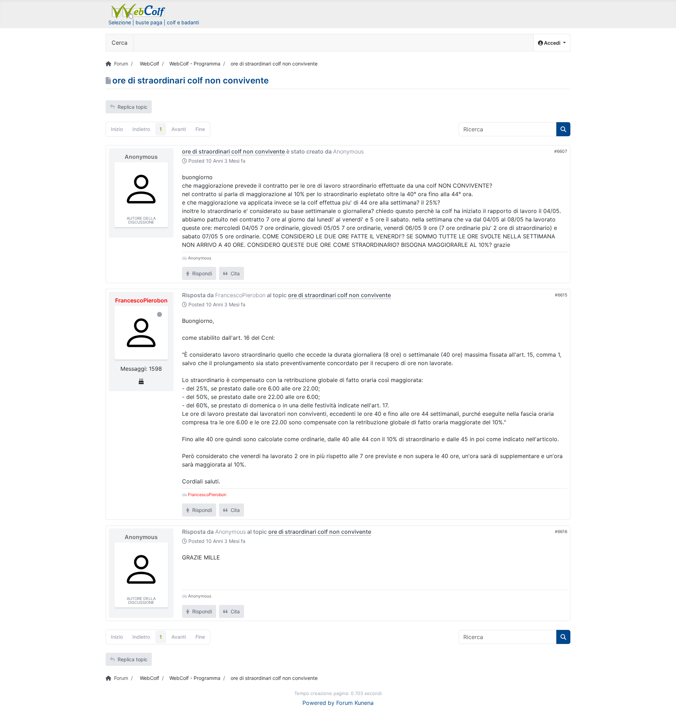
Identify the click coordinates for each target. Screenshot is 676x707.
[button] (552, 42)
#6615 (561, 295)
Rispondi (201, 273)
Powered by (318, 702)
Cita (234, 273)
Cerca (119, 42)
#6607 (560, 151)
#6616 (561, 531)
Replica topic (133, 107)
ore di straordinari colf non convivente (233, 151)
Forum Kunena (355, 702)
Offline (159, 314)
